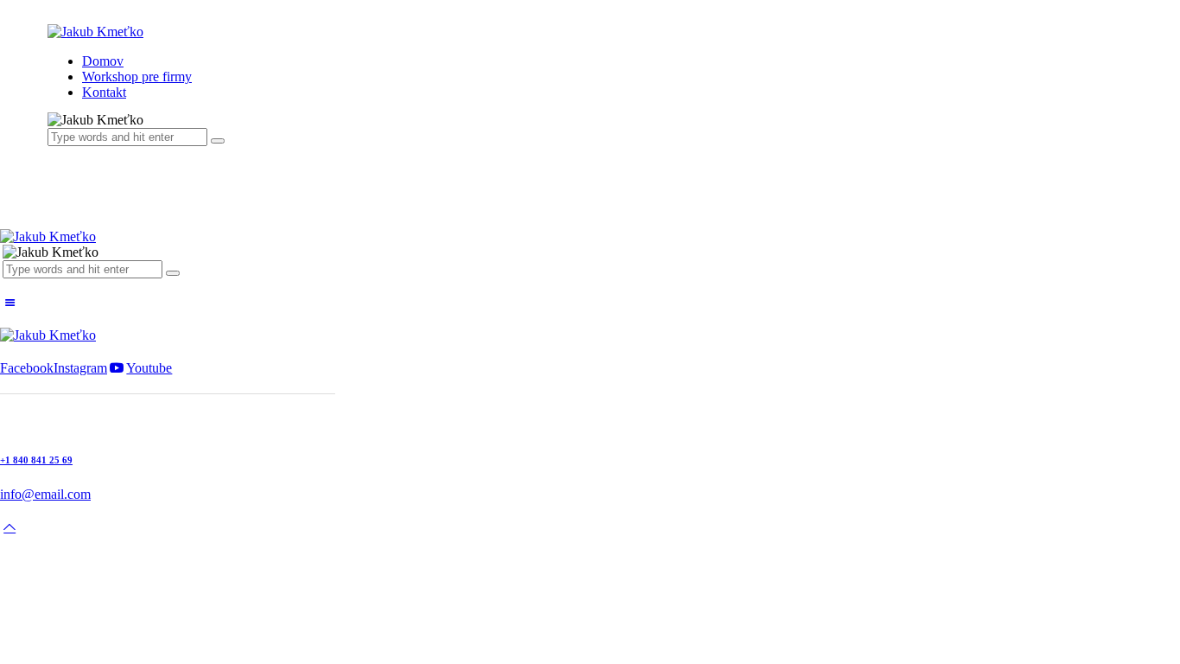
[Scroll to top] (9, 527)
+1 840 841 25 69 (36, 460)
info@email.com (45, 494)
